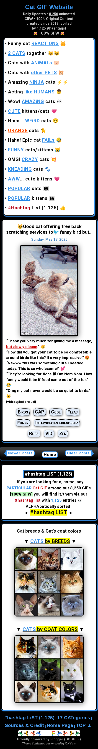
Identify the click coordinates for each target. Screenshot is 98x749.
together (27, 53)
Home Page (60, 725)
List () (33, 207)
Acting (31, 92)
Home (50, 454)
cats (23, 130)
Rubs (34, 433)
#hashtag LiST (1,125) (29, 717)
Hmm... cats (29, 120)
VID (48, 433)
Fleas (72, 412)
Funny (22, 423)
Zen (62, 433)
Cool (56, 412)
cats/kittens (30, 150)
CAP (39, 412)
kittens (28, 198)
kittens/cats (29, 111)
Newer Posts (20, 453)
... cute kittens (30, 179)
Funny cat (33, 43)
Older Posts (78, 453)
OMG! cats (28, 159)
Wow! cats (31, 101)
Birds (23, 412)
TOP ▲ (84, 725)
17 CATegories (73, 717)
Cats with (30, 62)
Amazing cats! (32, 82)
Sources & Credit (24, 725)
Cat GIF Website (49, 6)
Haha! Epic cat (31, 140)
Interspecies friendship (56, 423)
